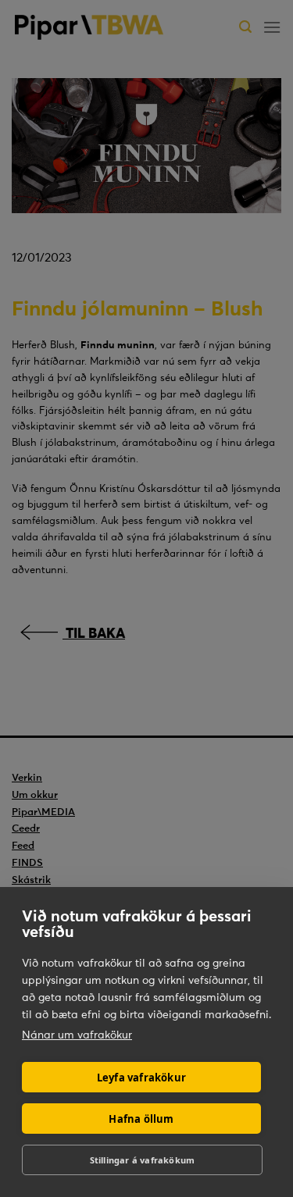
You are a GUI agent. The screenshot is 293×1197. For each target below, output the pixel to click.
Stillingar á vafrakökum (142, 1160)
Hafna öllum (141, 1119)
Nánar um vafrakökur (77, 1035)
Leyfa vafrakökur (141, 1078)
